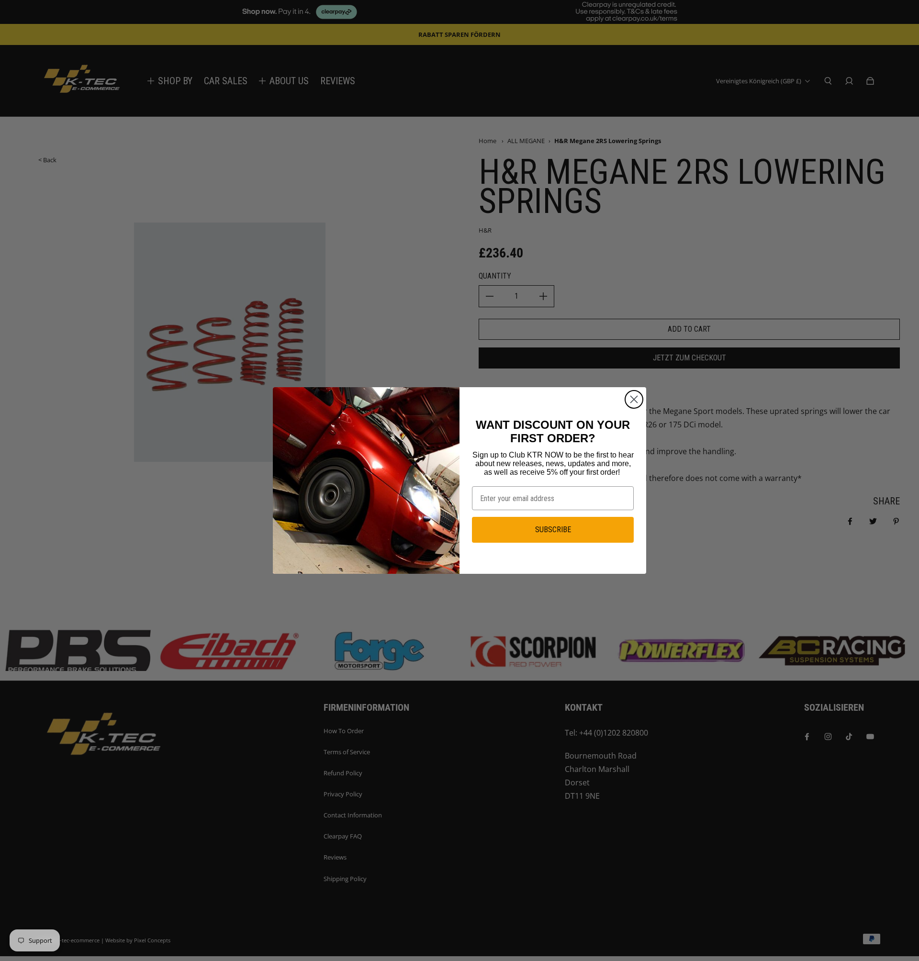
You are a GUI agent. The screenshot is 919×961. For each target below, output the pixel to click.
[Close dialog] (634, 399)
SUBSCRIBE (553, 529)
